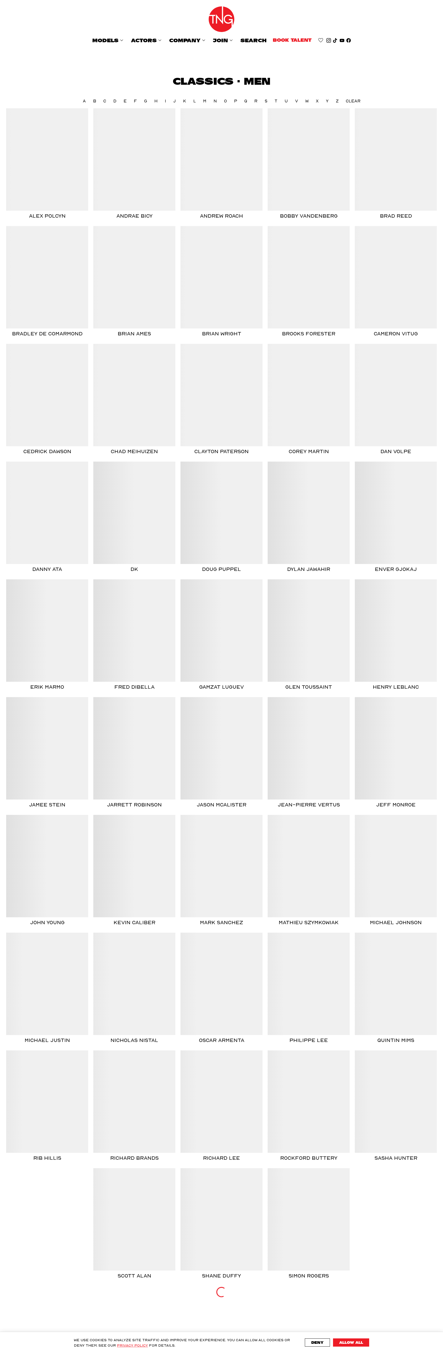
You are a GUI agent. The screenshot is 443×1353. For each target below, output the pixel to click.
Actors (147, 40)
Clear (353, 100)
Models (108, 40)
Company (188, 40)
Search (253, 40)
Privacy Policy (132, 1345)
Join (223, 40)
